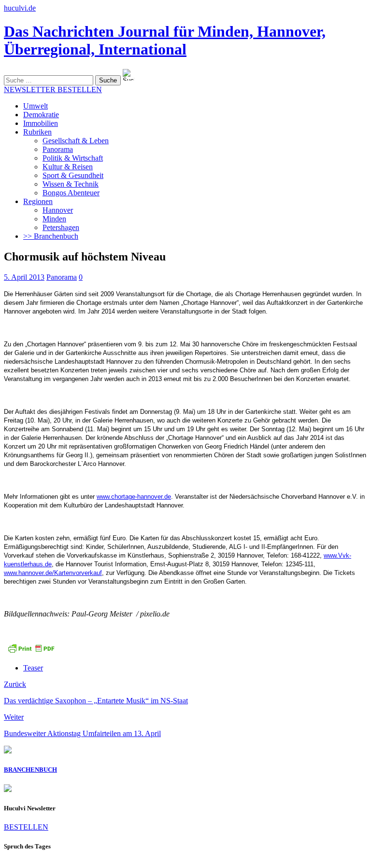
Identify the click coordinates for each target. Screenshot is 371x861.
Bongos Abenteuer (71, 193)
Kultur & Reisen (68, 167)
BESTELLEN (26, 827)
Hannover (58, 210)
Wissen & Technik (71, 184)
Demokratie (41, 114)
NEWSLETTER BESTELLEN (53, 89)
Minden (54, 219)
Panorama (58, 149)
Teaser (33, 668)
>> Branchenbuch (50, 236)
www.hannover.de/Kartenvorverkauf (53, 572)
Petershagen (61, 227)
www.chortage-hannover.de (134, 496)
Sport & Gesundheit (73, 175)
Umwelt (35, 106)
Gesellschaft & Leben (76, 141)
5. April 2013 (24, 277)
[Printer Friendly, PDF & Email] (31, 651)
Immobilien (40, 123)
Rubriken (37, 132)
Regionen (38, 201)
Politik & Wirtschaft (73, 158)
